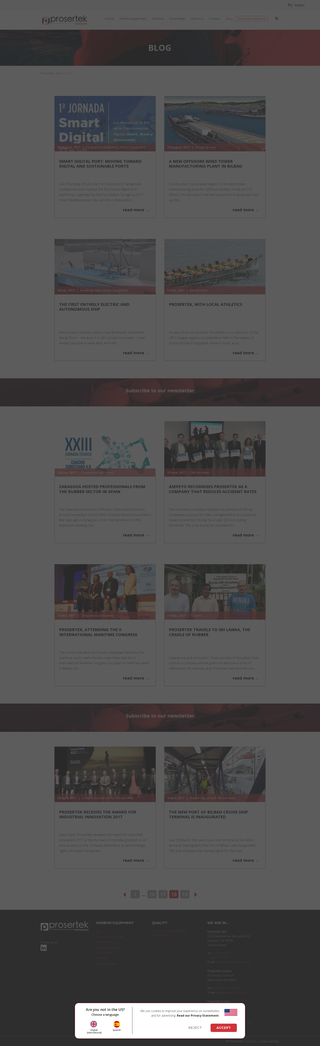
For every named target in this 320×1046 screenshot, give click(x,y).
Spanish (117, 1029)
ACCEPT (223, 1028)
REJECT (195, 1028)
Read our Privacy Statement (198, 1015)
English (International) (94, 1031)
